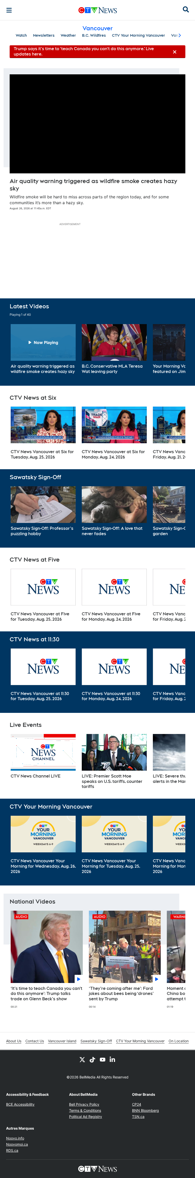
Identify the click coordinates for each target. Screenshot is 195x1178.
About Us (13, 1041)
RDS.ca (12, 1150)
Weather (68, 35)
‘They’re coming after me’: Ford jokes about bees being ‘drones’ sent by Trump (121, 994)
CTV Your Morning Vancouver (138, 35)
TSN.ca (138, 1116)
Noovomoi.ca (17, 1144)
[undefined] (43, 349)
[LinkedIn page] (113, 1059)
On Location (179, 1041)
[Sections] (9, 10)
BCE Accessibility (20, 1104)
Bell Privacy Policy (84, 1104)
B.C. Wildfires (94, 35)
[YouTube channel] (103, 1059)
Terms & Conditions (85, 1110)
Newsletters (44, 35)
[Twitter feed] (82, 1059)
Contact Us (34, 1041)
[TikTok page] (92, 1059)
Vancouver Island (62, 1041)
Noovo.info (15, 1138)
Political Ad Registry (85, 1116)
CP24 (136, 1104)
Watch (21, 35)
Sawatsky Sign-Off (96, 1041)
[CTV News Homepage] (97, 10)
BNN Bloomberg (145, 1110)
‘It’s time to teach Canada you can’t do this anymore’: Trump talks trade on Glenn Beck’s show (46, 994)
